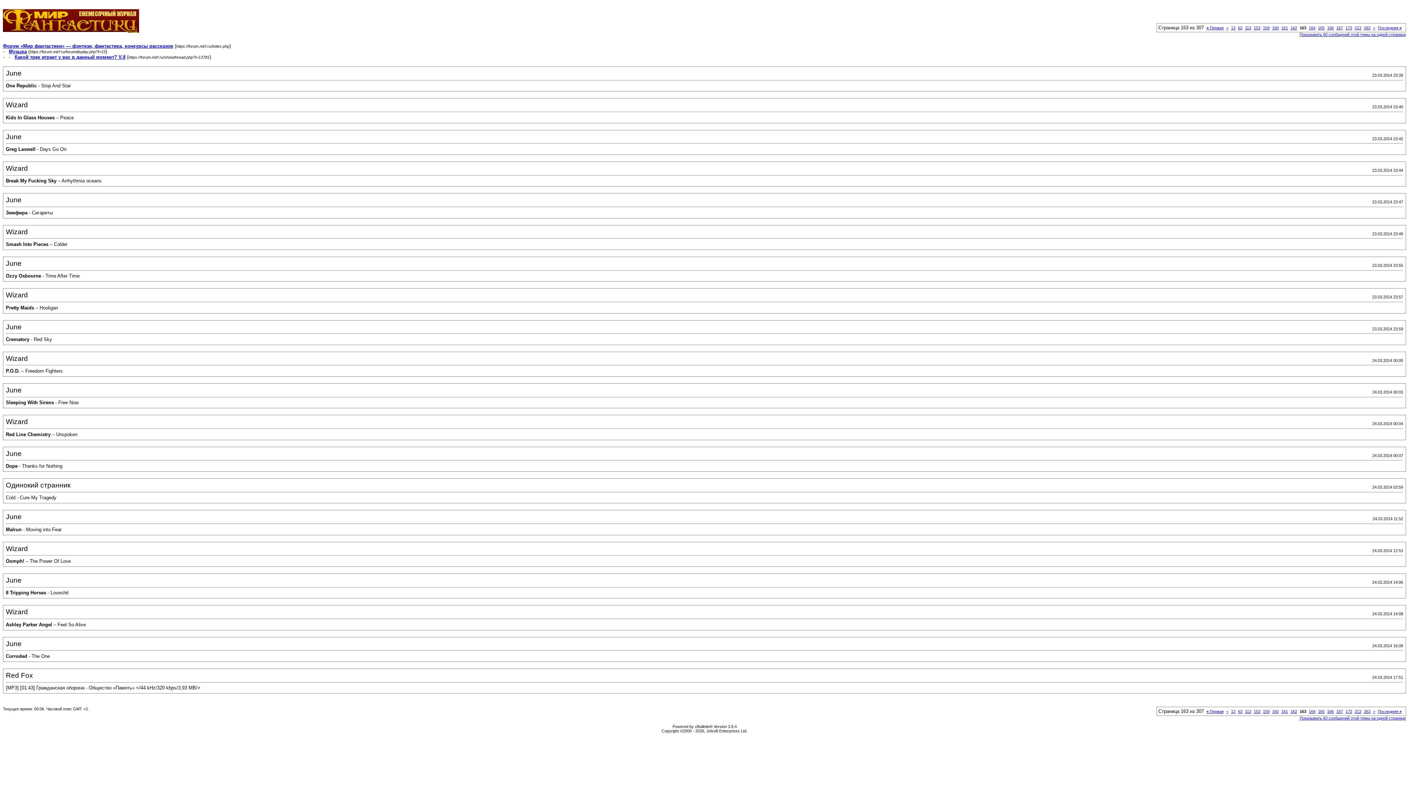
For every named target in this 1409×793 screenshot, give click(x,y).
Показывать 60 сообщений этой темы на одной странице (1353, 34)
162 (1293, 28)
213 (1358, 28)
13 (1233, 28)
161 (1284, 28)
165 (1321, 28)
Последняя (1390, 28)
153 (1257, 28)
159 (1266, 28)
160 (1275, 28)
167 (1339, 28)
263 (1367, 28)
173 (1349, 28)
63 (1240, 28)
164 (1312, 28)
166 (1330, 28)
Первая (1215, 28)
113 (1248, 28)
